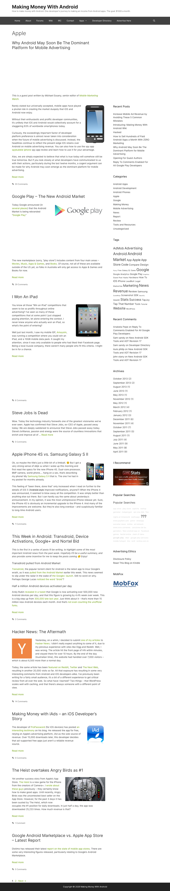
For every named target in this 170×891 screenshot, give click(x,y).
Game (133, 270)
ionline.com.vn (143, 541)
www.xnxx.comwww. (122, 527)
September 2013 (122, 382)
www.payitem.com (121, 521)
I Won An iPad (25, 296)
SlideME (116, 300)
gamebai (116, 512)
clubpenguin (127, 512)
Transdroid (18, 569)
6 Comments (21, 400)
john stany (118, 356)
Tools (137, 304)
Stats (124, 299)
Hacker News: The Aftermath (39, 631)
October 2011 (120, 427)
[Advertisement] (58, 73)
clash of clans (138, 534)
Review (117, 220)
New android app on (131, 531)
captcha (135, 509)
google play (118, 537)
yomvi (132, 521)
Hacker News (42, 643)
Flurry (115, 270)
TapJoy (146, 300)
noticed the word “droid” (50, 579)
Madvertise (117, 286)
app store (117, 509)
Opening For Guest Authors (127, 158)
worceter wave (119, 524)
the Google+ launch (62, 576)
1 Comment (20, 823)
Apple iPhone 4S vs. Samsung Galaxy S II (50, 454)
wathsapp (135, 517)
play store (127, 509)
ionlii (133, 541)
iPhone (121, 281)
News (116, 212)
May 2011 (118, 447)
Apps (81, 20)
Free (120, 270)
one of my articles (90, 640)
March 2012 (119, 407)
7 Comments (20, 524)
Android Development (124, 188)
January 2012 (120, 415)
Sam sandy (119, 337)
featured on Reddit (58, 667)
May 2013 (118, 395)
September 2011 (122, 431)
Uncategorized (121, 228)
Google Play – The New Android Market (48, 196)
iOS (115, 281)
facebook (145, 531)
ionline (130, 524)
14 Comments (21, 701)
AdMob (118, 248)
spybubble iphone (21, 149)
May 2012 (118, 403)
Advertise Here (124, 20)
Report (116, 216)
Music (24, 263)
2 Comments (21, 619)
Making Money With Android (45, 7)
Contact (70, 20)
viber (127, 538)
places (23, 208)
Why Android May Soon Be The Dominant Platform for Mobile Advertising (50, 45)
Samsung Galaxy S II (38, 476)
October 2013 (120, 378)
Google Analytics (121, 274)
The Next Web (90, 667)
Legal (137, 281)
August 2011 (119, 435)
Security (142, 295)
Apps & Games (36, 263)
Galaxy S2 (126, 270)
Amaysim (62, 332)
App (129, 260)
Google (117, 200)
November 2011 (121, 423)
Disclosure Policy (122, 559)
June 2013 (118, 391)
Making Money (121, 204)
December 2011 (121, 419)
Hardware (133, 277)
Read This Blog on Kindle (126, 563)
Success (135, 299)
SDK (136, 295)
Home (17, 20)
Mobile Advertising (123, 208)
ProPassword (38, 727)
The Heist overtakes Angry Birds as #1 (47, 770)
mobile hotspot (119, 541)
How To (143, 277)
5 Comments (21, 869)
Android (120, 253)
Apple (116, 196)
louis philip (118, 349)
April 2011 (118, 451)
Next (22, 881)
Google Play (19, 215)
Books (53, 263)
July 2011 (118, 439)
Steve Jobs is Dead (30, 412)
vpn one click (138, 512)
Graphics (146, 274)
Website (119, 308)
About (28, 20)
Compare (134, 264)
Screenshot (127, 295)
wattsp (143, 509)
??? (143, 516)
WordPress (130, 309)
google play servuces (139, 538)
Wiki (51, 20)
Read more (18, 177)
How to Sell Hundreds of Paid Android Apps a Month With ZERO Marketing (131, 139)
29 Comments (21, 284)
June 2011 (118, 443)
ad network (138, 524)
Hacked (117, 132)
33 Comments (21, 184)
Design (144, 264)
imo (128, 541)
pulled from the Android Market (46, 572)
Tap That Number (123, 303)
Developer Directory (101, 20)
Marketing (130, 286)
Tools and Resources (124, 224)
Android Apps (120, 184)
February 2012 (120, 411)
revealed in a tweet (35, 592)
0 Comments (21, 442)
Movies (16, 263)
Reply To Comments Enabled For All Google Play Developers (131, 330)
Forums (39, 20)
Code (124, 264)
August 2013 (120, 386)
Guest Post (117, 277)
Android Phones (121, 192)
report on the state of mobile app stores (68, 848)
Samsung (142, 291)
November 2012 (121, 399)
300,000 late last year (46, 598)
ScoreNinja (116, 295)
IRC (59, 20)
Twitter (73, 667)
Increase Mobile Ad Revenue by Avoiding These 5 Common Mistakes (130, 117)
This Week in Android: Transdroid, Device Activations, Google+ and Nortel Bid (50, 539)
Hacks (125, 277)
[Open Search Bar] (154, 21)
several (16, 208)
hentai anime (125, 534)
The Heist (24, 782)
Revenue (120, 291)
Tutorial (144, 304)
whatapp (140, 521)
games (116, 534)
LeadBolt (130, 281)
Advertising (133, 248)
